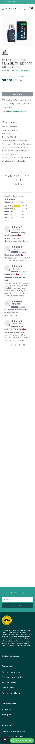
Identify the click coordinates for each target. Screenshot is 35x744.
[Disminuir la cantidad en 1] (4, 87)
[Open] (4, 739)
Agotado (17, 94)
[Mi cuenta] (25, 9)
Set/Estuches (8, 687)
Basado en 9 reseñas (13, 202)
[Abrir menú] (3, 9)
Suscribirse (17, 605)
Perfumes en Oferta (11, 693)
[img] (16, 227)
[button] (8, 206)
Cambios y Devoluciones (13, 731)
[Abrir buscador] (20, 9)
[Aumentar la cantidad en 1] (16, 87)
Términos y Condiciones (13, 736)
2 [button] (15, 345)
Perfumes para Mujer (11, 672)
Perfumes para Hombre (12, 677)
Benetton (5, 70)
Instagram (6, 714)
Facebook (6, 709)
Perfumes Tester (9, 682)
